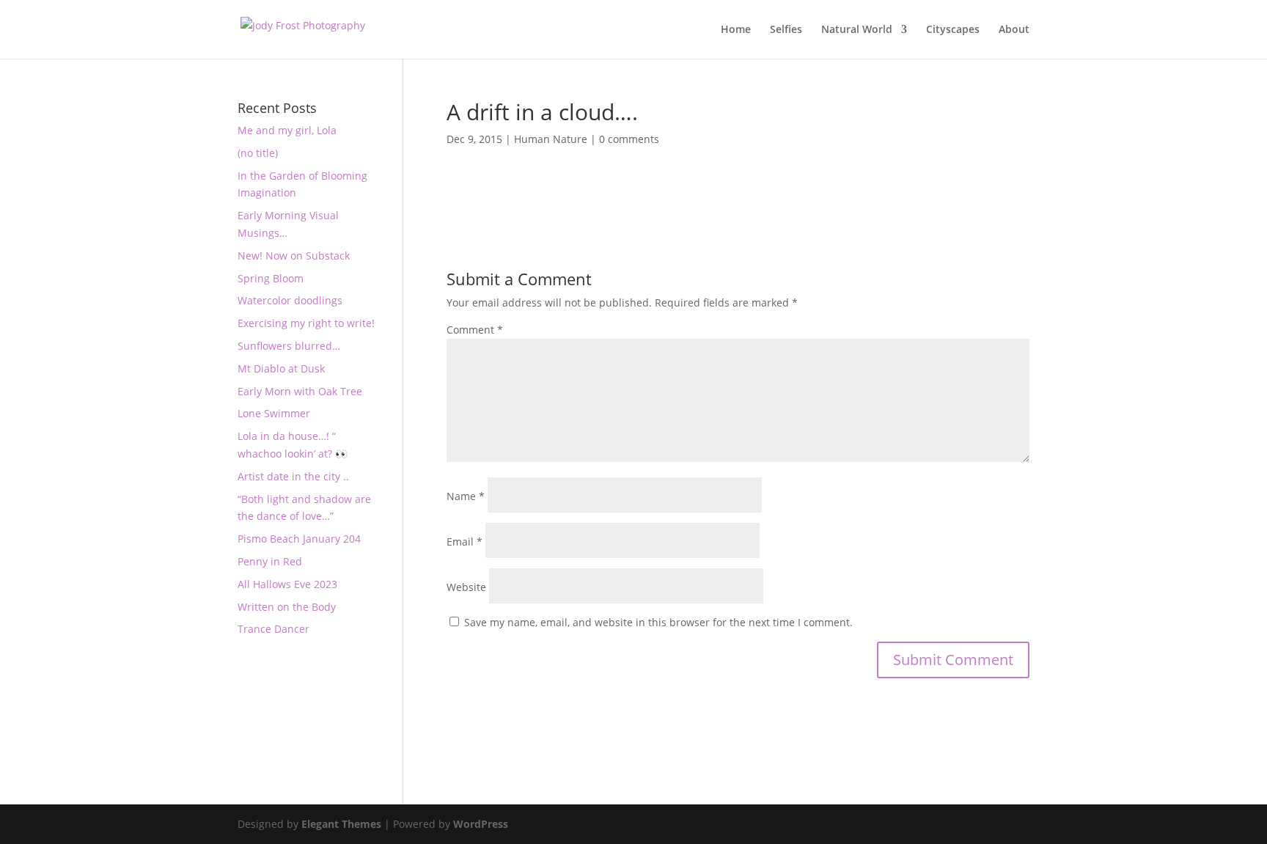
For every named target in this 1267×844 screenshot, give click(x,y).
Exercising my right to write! (306, 323)
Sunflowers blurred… (289, 346)
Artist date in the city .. (293, 476)
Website (466, 587)
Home (736, 30)
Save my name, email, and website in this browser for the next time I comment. (658, 622)
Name (466, 496)
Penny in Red (270, 561)
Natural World (856, 30)
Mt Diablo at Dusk (281, 368)
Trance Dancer (273, 629)
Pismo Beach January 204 (299, 539)
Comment (475, 330)
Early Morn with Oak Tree (300, 391)
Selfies (786, 30)
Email (464, 541)
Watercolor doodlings (290, 300)
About (1014, 30)
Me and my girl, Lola (287, 130)
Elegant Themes (341, 824)
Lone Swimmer (274, 413)
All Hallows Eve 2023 (287, 584)
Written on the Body (287, 607)
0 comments (629, 139)
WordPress (480, 824)
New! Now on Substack (294, 256)
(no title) (258, 153)
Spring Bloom (271, 278)
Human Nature (550, 139)
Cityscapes (953, 30)
